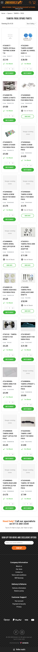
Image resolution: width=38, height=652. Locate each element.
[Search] (30, 2)
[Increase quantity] (12, 69)
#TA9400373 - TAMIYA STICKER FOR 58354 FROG (9, 144)
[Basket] (35, 2)
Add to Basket (9, 73)
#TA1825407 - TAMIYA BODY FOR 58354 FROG (28, 336)
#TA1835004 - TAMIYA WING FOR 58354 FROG (9, 383)
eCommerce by (17, 643)
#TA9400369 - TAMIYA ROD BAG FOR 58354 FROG (27, 97)
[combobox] (31, 23)
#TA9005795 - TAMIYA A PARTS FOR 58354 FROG (9, 97)
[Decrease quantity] (6, 69)
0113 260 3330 (21, 523)
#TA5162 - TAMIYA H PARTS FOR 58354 (9, 336)
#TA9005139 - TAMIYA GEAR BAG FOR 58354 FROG (9, 289)
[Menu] (2, 2)
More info (27, 116)
